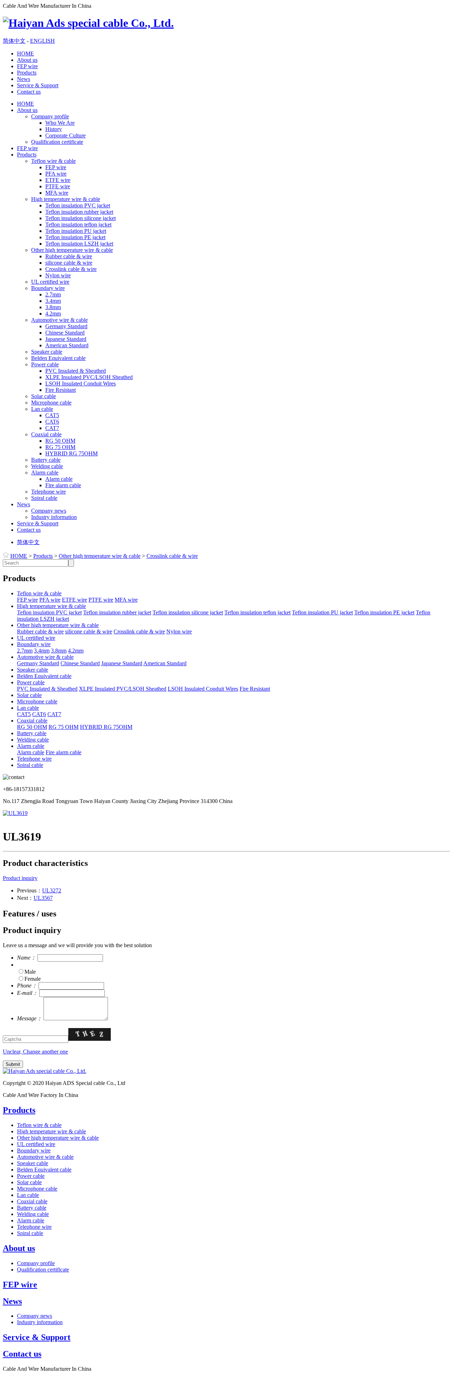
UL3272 (51, 890)
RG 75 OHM (60, 447)
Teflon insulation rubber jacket (79, 212)
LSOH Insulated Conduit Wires (80, 383)
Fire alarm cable (63, 485)
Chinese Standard (65, 333)
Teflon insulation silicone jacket (80, 218)
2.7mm (53, 294)
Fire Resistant (60, 390)
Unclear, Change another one (35, 1052)
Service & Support (37, 85)
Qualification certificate (57, 142)
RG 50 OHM (60, 441)
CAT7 (52, 428)
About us (27, 60)
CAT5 (52, 415)
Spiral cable (44, 498)
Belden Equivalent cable (58, 358)
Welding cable (47, 466)
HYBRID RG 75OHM (71, 453)
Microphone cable (51, 403)
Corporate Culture (65, 135)
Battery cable (46, 460)
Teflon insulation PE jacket (75, 237)
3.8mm (53, 307)
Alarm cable (44, 473)
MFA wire (56, 193)
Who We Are (60, 123)
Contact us (29, 92)
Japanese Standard (65, 339)
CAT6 (52, 422)
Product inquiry (20, 878)
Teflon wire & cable (53, 161)
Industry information (54, 517)
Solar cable (43, 396)
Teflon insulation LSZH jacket (79, 244)
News (23, 79)
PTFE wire (57, 186)
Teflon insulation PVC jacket (77, 205)
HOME (25, 54)
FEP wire (27, 66)
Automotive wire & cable (59, 320)
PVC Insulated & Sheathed (75, 371)
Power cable (45, 364)
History (53, 129)
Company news (48, 511)
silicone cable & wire (68, 263)
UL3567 (43, 898)
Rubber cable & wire (68, 256)
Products (26, 73)
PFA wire (56, 174)
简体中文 (14, 41)
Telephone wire (48, 492)
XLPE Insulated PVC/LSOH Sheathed (89, 377)
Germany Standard (66, 326)
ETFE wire (57, 180)
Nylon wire (58, 275)
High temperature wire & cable (65, 199)
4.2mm (53, 314)
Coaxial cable (46, 434)
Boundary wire (48, 288)
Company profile (50, 116)
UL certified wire (50, 282)
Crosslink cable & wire (71, 269)
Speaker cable (46, 352)
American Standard (66, 345)
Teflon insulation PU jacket (75, 231)
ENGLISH (42, 41)
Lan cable (42, 409)
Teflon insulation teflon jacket (78, 225)
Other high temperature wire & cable (72, 250)
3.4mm (53, 301)
